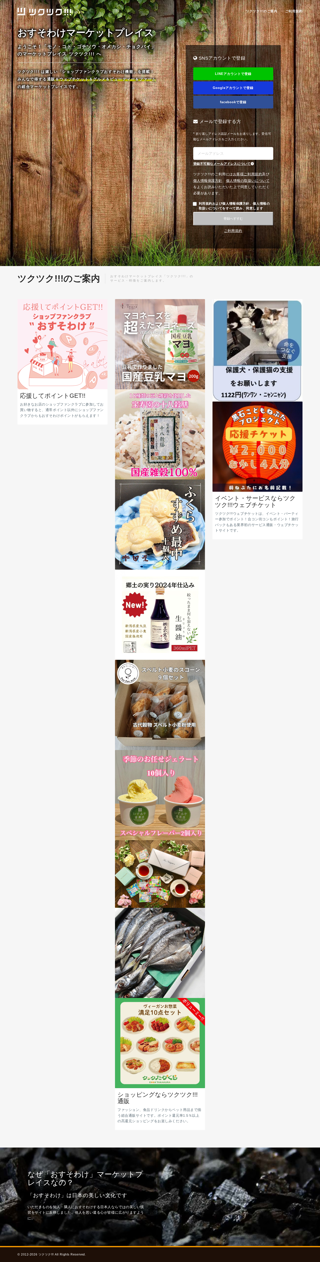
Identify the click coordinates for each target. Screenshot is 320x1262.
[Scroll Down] (160, 261)
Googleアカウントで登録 (233, 88)
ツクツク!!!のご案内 (262, 11)
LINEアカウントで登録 (233, 74)
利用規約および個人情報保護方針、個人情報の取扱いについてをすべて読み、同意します (234, 206)
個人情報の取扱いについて (248, 181)
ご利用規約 (293, 11)
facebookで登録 (233, 102)
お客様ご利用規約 (247, 174)
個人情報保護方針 (207, 181)
